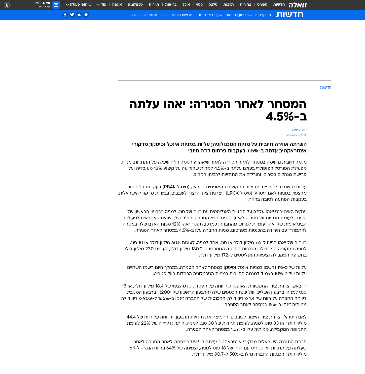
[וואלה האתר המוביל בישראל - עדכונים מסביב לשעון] (298, 4)
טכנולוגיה (135, 5)
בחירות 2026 (159, 15)
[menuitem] (276, 5)
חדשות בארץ (226, 15)
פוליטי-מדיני (204, 15)
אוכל (186, 5)
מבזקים (265, 15)
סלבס (213, 5)
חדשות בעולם (182, 15)
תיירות (154, 5)
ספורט (262, 5)
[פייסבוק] (65, 15)
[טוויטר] (72, 15)
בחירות (245, 5)
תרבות (228, 5)
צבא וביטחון (248, 15)
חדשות (279, 5)
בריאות (171, 5)
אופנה (117, 5)
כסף (199, 5)
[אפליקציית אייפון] (79, 15)
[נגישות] (7, 5)
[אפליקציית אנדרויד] (86, 15)
